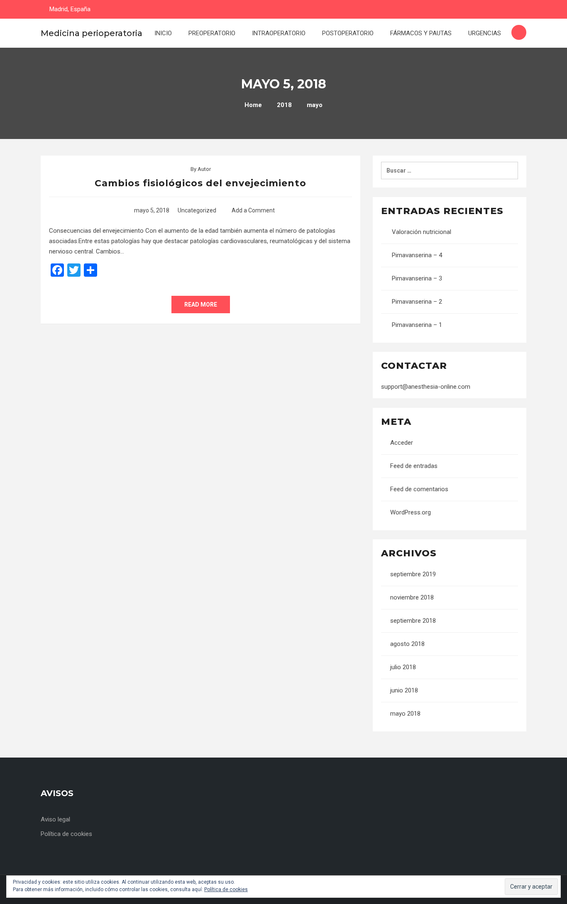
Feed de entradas (413, 466)
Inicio (163, 33)
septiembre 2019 (413, 574)
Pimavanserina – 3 (417, 278)
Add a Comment (253, 210)
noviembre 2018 (412, 597)
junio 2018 (404, 690)
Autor (204, 169)
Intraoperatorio (278, 33)
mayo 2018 (405, 713)
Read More (200, 304)
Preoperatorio (211, 33)
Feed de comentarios (419, 489)
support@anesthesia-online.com (425, 386)
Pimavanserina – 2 (417, 301)
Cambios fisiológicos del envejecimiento (200, 183)
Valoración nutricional (421, 232)
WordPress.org (410, 512)
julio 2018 (403, 667)
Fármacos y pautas (421, 33)
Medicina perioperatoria (91, 33)
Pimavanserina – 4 (417, 255)
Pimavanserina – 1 (417, 325)
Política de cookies (66, 834)
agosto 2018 (407, 644)
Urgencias (484, 33)
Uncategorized (197, 210)
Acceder (401, 442)
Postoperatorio (348, 33)
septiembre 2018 (413, 620)
